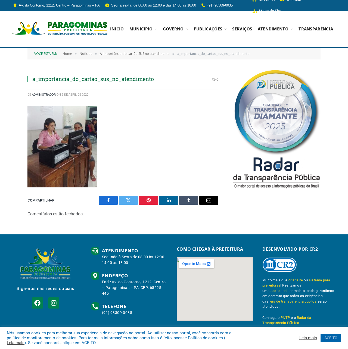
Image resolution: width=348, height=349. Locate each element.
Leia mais (15, 342)
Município (141, 29)
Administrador (44, 94)
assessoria (280, 291)
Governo (173, 29)
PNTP (285, 318)
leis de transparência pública (293, 301)
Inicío (117, 29)
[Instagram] (53, 303)
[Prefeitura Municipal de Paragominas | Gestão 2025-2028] (59, 29)
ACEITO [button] (330, 338)
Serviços (242, 29)
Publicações (208, 29)
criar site (295, 280)
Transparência (316, 29)
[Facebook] (37, 303)
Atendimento (273, 29)
